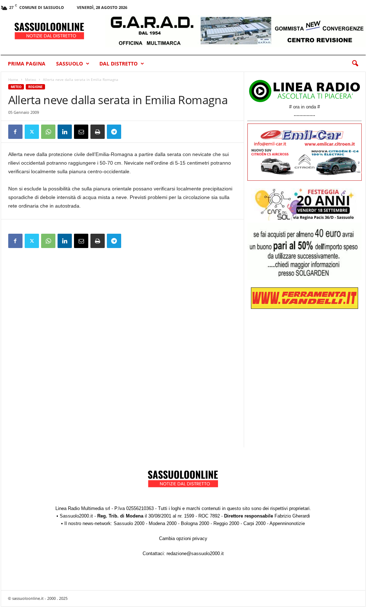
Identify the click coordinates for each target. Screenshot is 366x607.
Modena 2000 (163, 523)
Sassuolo (69, 63)
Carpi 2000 (254, 523)
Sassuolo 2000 (129, 523)
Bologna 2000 (195, 523)
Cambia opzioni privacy (183, 538)
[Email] (81, 132)
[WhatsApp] (48, 132)
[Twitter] (32, 132)
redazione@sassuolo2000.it (195, 553)
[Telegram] (114, 132)
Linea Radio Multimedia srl (82, 508)
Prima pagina (26, 63)
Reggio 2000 (226, 523)
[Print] (97, 132)
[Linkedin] (65, 132)
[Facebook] (15, 132)
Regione (35, 86)
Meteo (30, 79)
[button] (355, 64)
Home (13, 79)
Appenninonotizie (287, 523)
